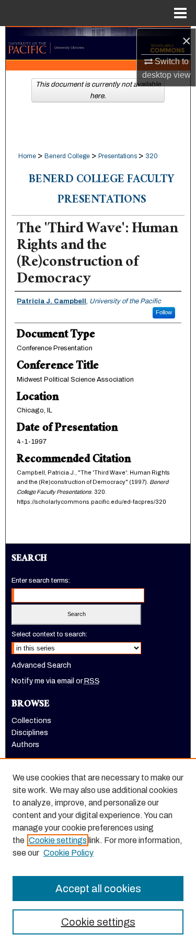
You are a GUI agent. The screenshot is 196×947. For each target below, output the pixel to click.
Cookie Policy (68, 852)
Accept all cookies (98, 888)
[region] (98, 852)
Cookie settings (58, 840)
